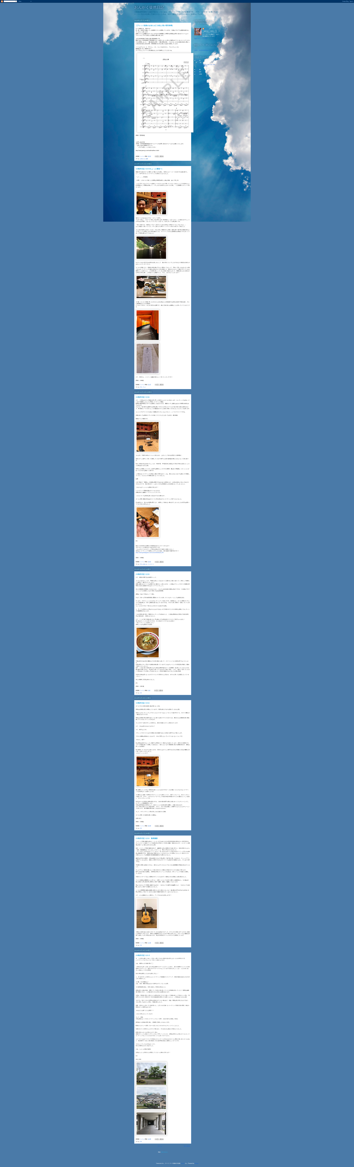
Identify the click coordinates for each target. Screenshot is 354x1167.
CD (141, 387)
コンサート (151, 564)
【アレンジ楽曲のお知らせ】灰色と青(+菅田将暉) (154, 25)
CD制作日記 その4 (142, 703)
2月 (199, 62)
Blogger (197, 1163)
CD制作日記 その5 (142, 574)
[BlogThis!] (157, 156)
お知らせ (142, 158)
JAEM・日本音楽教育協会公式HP (203, 50)
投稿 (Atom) (164, 1152)
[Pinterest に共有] (163, 156)
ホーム (160, 1146)
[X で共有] (159, 156)
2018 (197, 69)
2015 (197, 74)
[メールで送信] (156, 156)
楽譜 (147, 158)
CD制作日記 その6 (142, 397)
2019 (197, 60)
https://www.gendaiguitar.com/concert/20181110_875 (150, 552)
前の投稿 (187, 1146)
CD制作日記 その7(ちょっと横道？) (149, 169)
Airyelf (182, 1163)
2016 (197, 71)
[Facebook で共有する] (161, 156)
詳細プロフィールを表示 (200, 38)
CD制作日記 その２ (143, 955)
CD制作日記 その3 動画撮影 (147, 838)
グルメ (144, 387)
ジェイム (206, 28)
